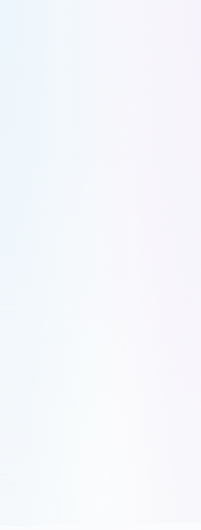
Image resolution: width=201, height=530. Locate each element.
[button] (191, 2)
